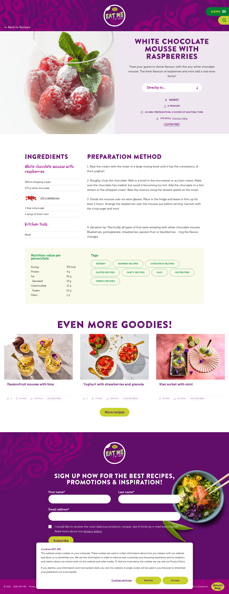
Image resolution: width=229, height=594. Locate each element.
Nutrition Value (180, 118)
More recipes (114, 412)
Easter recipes (105, 272)
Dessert (174, 99)
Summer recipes (128, 263)
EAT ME (114, 16)
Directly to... (156, 87)
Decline (148, 580)
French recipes (105, 281)
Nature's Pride (217, 587)
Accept (175, 580)
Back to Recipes (19, 27)
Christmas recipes (162, 263)
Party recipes (135, 272)
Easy (159, 272)
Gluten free (182, 272)
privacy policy (92, 531)
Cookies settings (121, 580)
